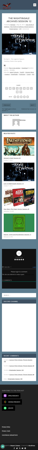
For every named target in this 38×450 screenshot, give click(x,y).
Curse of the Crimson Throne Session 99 (21, 366)
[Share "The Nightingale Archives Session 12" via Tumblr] (17, 88)
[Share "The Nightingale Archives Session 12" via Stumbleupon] (31, 88)
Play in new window (14, 68)
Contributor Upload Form (10, 435)
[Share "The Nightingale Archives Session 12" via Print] (21, 92)
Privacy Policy (6, 427)
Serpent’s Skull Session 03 (12, 158)
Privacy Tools (6, 431)
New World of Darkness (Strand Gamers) (22, 27)
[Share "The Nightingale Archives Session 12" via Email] (17, 92)
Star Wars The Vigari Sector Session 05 (16, 209)
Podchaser (22, 74)
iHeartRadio (14, 74)
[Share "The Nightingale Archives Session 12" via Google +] (13, 88)
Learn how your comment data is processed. (18, 275)
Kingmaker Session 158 (15, 379)
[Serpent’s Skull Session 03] (19, 146)
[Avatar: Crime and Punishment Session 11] (19, 223)
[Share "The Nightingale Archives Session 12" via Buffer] (28, 88)
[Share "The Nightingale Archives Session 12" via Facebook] (6, 88)
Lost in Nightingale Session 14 (14, 183)
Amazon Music (29, 72)
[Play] (5, 66)
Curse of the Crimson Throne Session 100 (18, 360)
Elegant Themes (15, 445)
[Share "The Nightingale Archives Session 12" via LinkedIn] (24, 88)
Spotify (22, 72)
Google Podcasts (14, 402)
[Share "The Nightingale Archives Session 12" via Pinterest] (21, 88)
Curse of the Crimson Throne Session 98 (21, 374)
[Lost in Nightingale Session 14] (19, 172)
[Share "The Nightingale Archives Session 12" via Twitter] (10, 88)
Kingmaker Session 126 (16, 370)
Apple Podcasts (14, 72)
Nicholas (12, 25)
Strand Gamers (13, 29)
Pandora (7, 74)
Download (25, 68)
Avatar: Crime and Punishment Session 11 (17, 234)
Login (34, 267)
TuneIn (29, 74)
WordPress (32, 445)
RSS (33, 74)
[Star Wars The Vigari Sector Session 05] (19, 197)
